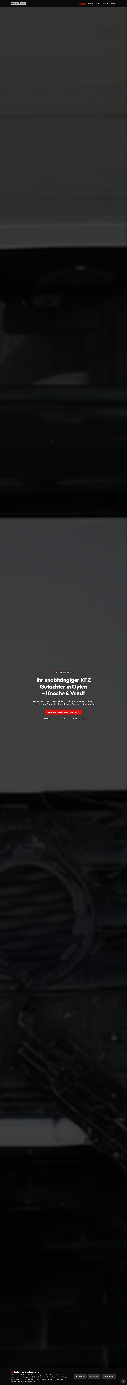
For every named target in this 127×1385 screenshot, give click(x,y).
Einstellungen (94, 1376)
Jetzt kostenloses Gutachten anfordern (62, 712)
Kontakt (113, 3)
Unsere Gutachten (94, 3)
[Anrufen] (123, 1381)
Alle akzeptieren (109, 1376)
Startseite (82, 3)
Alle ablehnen (80, 1376)
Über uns (105, 3)
